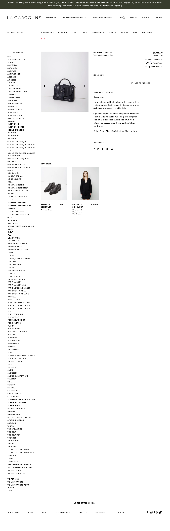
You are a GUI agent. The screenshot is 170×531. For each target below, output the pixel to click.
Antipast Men (14, 74)
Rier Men (11, 367)
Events (120, 512)
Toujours (12, 447)
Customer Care (63, 512)
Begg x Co (12, 106)
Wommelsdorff (15, 470)
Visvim (10, 458)
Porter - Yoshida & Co (18, 358)
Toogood (11, 438)
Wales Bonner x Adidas (19, 464)
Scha (9, 382)
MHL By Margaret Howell (20, 306)
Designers (50, 18)
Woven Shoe (46, 210)
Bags (85, 32)
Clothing (63, 32)
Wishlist (146, 18)
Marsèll (11, 297)
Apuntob (11, 83)
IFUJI (9, 235)
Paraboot (12, 338)
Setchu (11, 385)
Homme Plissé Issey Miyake (20, 226)
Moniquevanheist (16, 320)
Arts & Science (14, 89)
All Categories (15, 32)
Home (135, 32)
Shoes (75, 32)
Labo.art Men (14, 265)
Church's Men (14, 136)
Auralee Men (13, 98)
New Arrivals (47, 32)
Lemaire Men (13, 276)
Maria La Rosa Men (16, 285)
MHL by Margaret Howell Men (20, 310)
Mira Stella (13, 317)
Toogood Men (14, 441)
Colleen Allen (14, 139)
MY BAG (159, 18)
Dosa (9, 182)
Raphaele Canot (15, 361)
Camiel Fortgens (15, 118)
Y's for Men (13, 479)
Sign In (133, 18)
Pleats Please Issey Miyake (21, 355)
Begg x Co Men (14, 109)
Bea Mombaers (14, 103)
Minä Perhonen (15, 314)
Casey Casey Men (16, 127)
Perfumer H (13, 344)
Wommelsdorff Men (17, 473)
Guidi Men (12, 220)
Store (45, 512)
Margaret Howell (16, 291)
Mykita (10, 326)
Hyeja (10, 232)
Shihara (11, 388)
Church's (12, 133)
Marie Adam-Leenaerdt (18, 288)
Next (84, 86)
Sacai (10, 370)
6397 (9, 56)
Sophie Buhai (13, 406)
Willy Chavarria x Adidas (19, 467)
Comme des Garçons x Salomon (18, 160)
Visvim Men (12, 461)
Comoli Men (13, 173)
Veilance (11, 456)
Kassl (10, 253)
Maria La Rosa (14, 282)
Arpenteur (12, 86)
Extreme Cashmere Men (19, 206)
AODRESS (11, 77)
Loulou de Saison (16, 279)
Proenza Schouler (102, 53)
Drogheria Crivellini (17, 191)
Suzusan (11, 423)
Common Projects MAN (18, 167)
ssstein (11, 411)
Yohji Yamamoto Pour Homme (18, 486)
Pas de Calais (14, 341)
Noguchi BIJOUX (15, 329)
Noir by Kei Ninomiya (17, 332)
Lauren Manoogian (16, 270)
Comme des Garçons (17, 142)
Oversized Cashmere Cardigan (77, 212)
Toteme (11, 444)
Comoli (10, 170)
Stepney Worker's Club (19, 417)
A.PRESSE (11, 80)
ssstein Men (13, 414)
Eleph (10, 200)
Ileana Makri (13, 238)
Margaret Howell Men (18, 294)
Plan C (10, 353)
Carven (11, 121)
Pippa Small (13, 350)
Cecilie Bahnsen (15, 130)
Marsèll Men (13, 300)
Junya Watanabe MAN (17, 250)
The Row (11, 432)
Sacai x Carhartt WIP (17, 376)
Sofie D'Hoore (14, 397)
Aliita (10, 62)
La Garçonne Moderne (18, 259)
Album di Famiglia (16, 59)
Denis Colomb (14, 179)
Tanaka (10, 426)
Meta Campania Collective (20, 303)
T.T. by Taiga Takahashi (18, 450)
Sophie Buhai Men (16, 408)
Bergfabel (12, 112)
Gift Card (147, 32)
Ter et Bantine (14, 429)
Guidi (9, 217)
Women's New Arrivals (74, 18)
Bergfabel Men (15, 115)
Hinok (10, 229)
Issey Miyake (13, 241)
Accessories (98, 32)
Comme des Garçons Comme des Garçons (21, 154)
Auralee (11, 95)
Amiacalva (12, 65)
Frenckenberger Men (18, 214)
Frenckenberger (16, 211)
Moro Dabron (14, 323)
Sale (43, 38)
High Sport (13, 223)
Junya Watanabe (15, 247)
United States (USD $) (84, 503)
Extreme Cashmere (17, 203)
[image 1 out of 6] (65, 82)
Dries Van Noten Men (17, 188)
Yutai (9, 491)
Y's (8, 476)
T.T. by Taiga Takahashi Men (20, 453)
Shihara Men (13, 391)
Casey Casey (13, 124)
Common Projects (16, 164)
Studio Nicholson (16, 420)
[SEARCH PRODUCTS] (125, 17)
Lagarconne (24, 17)
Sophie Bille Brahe (17, 403)
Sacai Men (12, 373)
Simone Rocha (14, 394)
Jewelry (113, 32)
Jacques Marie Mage (17, 244)
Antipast (11, 71)
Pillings (11, 347)
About (31, 512)
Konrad (11, 256)
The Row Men (13, 435)
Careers (83, 512)
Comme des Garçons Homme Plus (21, 149)
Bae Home (12, 101)
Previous (44, 86)
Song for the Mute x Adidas (21, 400)
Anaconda (12, 68)
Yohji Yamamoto (15, 482)
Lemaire (11, 273)
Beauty (124, 32)
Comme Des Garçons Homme (21, 145)
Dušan (10, 194)
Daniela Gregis (15, 176)
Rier (9, 364)
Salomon (11, 379)
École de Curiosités (17, 197)
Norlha (11, 335)
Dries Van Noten (15, 185)
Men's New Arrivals (103, 18)
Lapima (10, 267)
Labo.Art (11, 262)
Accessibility (102, 512)
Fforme (11, 209)
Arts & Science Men (17, 92)
